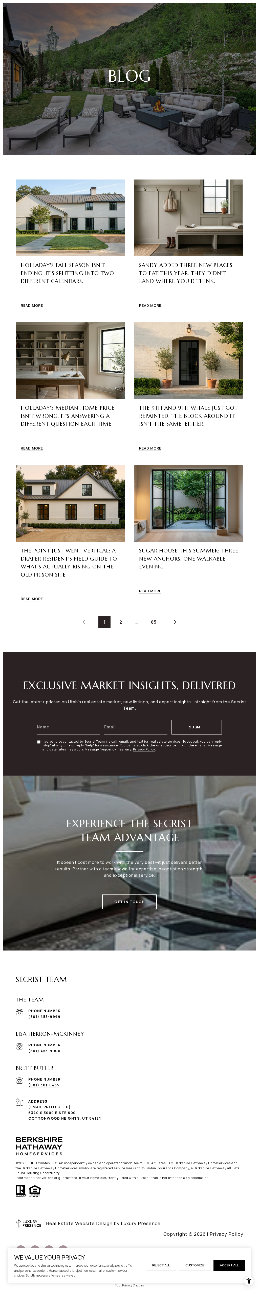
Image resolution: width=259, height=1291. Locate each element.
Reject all (161, 1265)
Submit (197, 727)
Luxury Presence (141, 1223)
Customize (194, 1265)
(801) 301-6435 (43, 1085)
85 (154, 622)
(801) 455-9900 (44, 1050)
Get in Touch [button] (129, 901)
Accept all (229, 1265)
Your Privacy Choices (129, 1285)
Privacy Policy (144, 749)
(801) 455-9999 (44, 1016)
